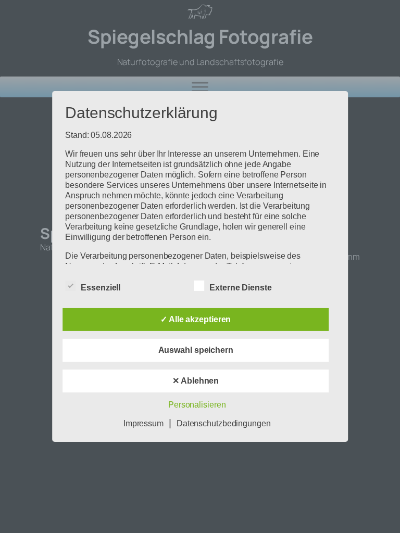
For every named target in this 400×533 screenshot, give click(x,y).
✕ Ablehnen (195, 380)
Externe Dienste (240, 287)
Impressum (143, 423)
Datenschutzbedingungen (224, 423)
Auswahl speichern (195, 350)
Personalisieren (197, 404)
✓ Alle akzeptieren (195, 319)
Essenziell (100, 287)
